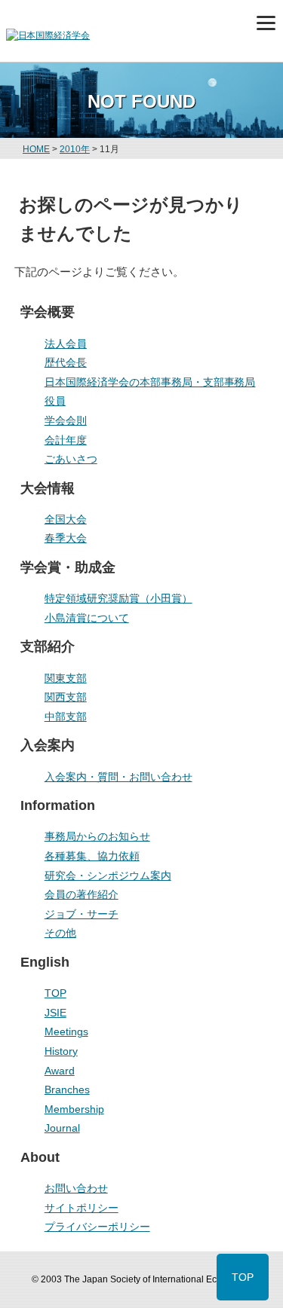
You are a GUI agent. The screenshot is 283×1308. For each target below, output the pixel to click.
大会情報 (47, 488)
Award (60, 1071)
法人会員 (66, 344)
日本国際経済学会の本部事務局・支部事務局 (150, 382)
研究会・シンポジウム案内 (108, 875)
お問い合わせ (76, 1188)
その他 (60, 933)
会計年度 (66, 440)
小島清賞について (87, 618)
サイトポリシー (81, 1208)
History (61, 1051)
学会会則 (66, 420)
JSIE (55, 1013)
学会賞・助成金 (67, 567)
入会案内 (47, 745)
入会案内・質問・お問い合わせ (118, 777)
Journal (62, 1128)
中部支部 (66, 717)
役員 (55, 401)
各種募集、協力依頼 (92, 856)
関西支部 (66, 697)
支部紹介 (47, 646)
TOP (55, 993)
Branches (67, 1089)
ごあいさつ (71, 459)
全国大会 (66, 519)
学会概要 (47, 311)
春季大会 (66, 538)
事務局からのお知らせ (97, 836)
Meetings (66, 1031)
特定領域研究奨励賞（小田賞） (118, 598)
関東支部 (66, 678)
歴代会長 (66, 362)
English (44, 962)
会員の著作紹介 (81, 894)
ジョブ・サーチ (81, 914)
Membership (74, 1109)
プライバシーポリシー (97, 1227)
